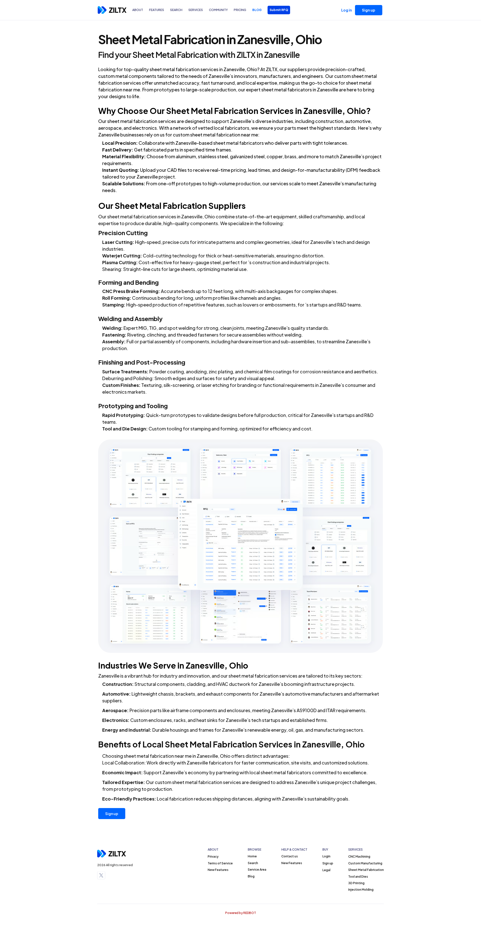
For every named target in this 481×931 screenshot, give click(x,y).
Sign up (111, 813)
